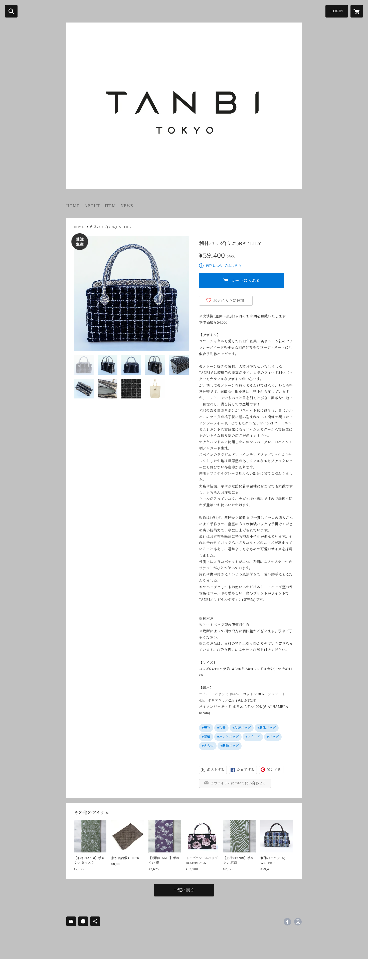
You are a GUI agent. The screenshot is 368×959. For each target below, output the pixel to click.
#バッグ (273, 737)
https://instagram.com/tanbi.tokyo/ (298, 921)
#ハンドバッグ (228, 737)
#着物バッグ (230, 746)
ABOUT (92, 206)
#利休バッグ (267, 728)
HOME (72, 206)
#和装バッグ (242, 728)
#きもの (208, 746)
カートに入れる (246, 280)
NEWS (127, 206)
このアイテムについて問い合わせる (238, 783)
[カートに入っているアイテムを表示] (356, 11)
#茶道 (206, 737)
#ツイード (253, 737)
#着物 (206, 728)
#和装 (221, 728)
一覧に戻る (184, 890)
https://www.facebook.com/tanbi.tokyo (287, 921)
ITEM (110, 206)
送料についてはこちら (224, 266)
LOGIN (336, 11)
